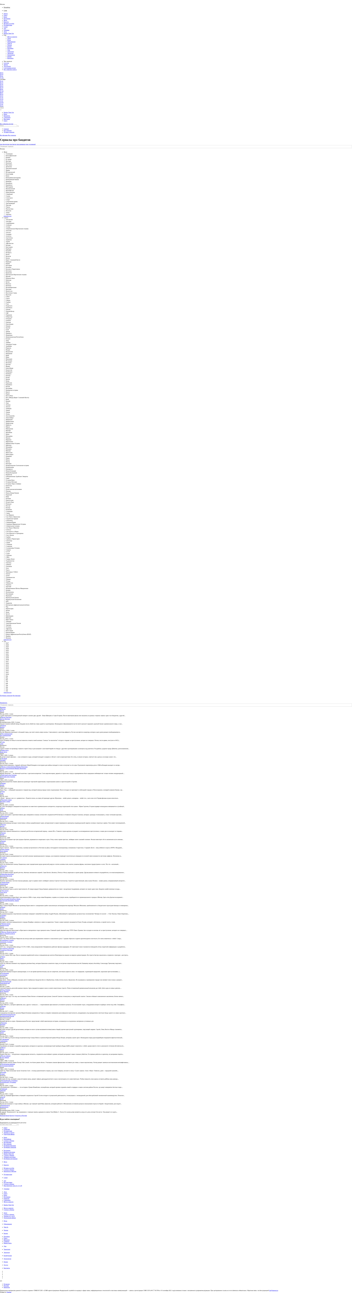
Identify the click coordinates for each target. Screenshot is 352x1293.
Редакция (7, 1284)
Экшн (8, 212)
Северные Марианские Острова (16, 524)
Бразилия (9, 273)
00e (7, 676)
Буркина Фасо (10, 278)
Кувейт (8, 401)
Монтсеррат (9, 454)
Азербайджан (10, 223)
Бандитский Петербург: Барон (9, 900)
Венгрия (8, 289)
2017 (7, 661)
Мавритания (10, 421)
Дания (8, 331)
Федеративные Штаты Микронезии (17, 588)
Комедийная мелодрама (13, 177)
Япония (8, 638)
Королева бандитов (6, 876)
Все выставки (8, 1182)
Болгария (9, 265)
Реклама (6, 1285)
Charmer (8, 1292)
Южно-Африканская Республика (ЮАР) (18, 634)
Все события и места (10, 69)
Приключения (10, 192)
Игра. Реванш (4, 991)
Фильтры (3, 707)
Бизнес (9, 46)
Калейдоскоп (8, 1255)
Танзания (9, 566)
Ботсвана (9, 271)
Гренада (8, 322)
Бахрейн (8, 251)
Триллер (8, 205)
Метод (2, 1049)
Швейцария (9, 616)
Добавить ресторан (10, 1157)
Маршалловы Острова (13, 443)
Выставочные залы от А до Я (13, 1185)
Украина (8, 585)
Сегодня (6, 63)
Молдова (8, 449)
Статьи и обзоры (9, 1141)
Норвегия (9, 474)
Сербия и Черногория (12, 539)
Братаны (2, 1024)
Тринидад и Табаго (12, 572)
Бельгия (8, 256)
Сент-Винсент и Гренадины (14, 533)
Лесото (8, 407)
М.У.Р (2, 1099)
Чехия (8, 610)
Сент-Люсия (10, 535)
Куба (7, 399)
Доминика (9, 335)
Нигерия (8, 463)
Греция (8, 326)
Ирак (7, 355)
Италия (8, 364)
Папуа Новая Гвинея (12, 493)
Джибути (9, 333)
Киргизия (9, 383)
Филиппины (10, 592)
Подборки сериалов (6, 695)
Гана (7, 304)
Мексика (8, 445)
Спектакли (7, 117)
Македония (9, 429)
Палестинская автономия (14, 489)
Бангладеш (9, 247)
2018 (7, 659)
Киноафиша (7, 1139)
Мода (5, 20)
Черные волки (4, 925)
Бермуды (8, 262)
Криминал (9, 185)
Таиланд (8, 563)
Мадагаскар (9, 423)
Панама (8, 491)
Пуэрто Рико (10, 502)
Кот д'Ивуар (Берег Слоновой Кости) (17, 397)
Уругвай (8, 586)
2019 (7, 658)
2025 (7, 647)
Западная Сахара (11, 344)
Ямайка (8, 636)
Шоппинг (7, 1240)
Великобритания (11, 287)
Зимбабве (9, 346)
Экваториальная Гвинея (13, 623)
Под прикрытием (5, 735)
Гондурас (9, 318)
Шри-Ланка (9, 619)
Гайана (8, 300)
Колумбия (9, 388)
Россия (8, 506)
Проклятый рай (5, 983)
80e (7, 680)
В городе (8, 159)
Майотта (8, 425)
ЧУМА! (2, 917)
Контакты (10, 58)
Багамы (8, 245)
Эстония (8, 627)
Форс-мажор (4, 851)
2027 (7, 643)
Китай (8, 386)
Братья (2, 834)
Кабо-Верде (9, 368)
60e (7, 683)
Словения (9, 546)
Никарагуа (9, 469)
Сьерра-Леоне (10, 559)
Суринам (9, 555)
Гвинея (8, 309)
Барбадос (9, 249)
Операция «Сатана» (6, 942)
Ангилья (8, 230)
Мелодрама (9, 187)
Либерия (8, 408)
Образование (11, 41)
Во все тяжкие (4, 1057)
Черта (2, 958)
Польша (8, 498)
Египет (8, 339)
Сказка (8, 196)
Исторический (10, 172)
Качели (2, 727)
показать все (7, 216)
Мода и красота (12, 37)
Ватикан (8, 285)
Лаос (7, 403)
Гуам (7, 329)
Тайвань (8, 564)
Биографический (11, 155)
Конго (8, 392)
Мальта (8, 438)
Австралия (9, 219)
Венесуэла (9, 291)
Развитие (6, 1198)
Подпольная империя (6, 1066)
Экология (10, 53)
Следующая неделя (10, 68)
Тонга (8, 570)
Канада (8, 375)
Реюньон (8, 504)
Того (7, 568)
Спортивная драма (12, 201)
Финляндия (9, 594)
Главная (6, 129)
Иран (7, 357)
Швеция (8, 618)
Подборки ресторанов (10, 1158)
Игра (1, 810)
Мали (7, 434)
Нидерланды (10, 467)
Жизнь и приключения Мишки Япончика (13, 768)
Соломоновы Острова (13, 548)
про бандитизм (4, 144)
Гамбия (8, 302)
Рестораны (7, 18)
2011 (7, 672)
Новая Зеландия (11, 471)
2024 (7, 648)
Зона (1, 966)
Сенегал (8, 529)
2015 (7, 665)
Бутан (8, 282)
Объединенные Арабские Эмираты (17, 476)
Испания (8, 362)
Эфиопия (9, 629)
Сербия (8, 537)
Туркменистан (10, 577)
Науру (8, 458)
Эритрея (8, 625)
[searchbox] (176, 146)
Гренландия (9, 324)
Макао (8, 427)
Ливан (8, 410)
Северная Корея (11, 522)
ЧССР (8, 614)
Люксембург (10, 418)
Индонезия (9, 351)
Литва (8, 414)
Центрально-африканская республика (17, 605)
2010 (7, 674)
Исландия (9, 361)
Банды (2, 710)
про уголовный (31, 144)
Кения (8, 379)
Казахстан (9, 370)
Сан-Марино (10, 515)
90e (7, 678)
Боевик (8, 157)
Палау (8, 487)
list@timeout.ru (273, 1290)
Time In (9, 43)
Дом (8, 50)
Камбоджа (9, 372)
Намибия (9, 456)
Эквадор (8, 621)
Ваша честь (3, 752)
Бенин (8, 258)
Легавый (3, 760)
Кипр (7, 381)
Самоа (8, 513)
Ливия (8, 412)
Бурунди (8, 280)
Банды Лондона (5, 719)
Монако (8, 451)
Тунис (8, 575)
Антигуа (8, 236)
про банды (13, 144)
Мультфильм (10, 190)
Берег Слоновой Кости (13, 260)
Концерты (7, 116)
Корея (8, 394)
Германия (9, 315)
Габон (8, 296)
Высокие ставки (5, 801)
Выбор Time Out (9, 33)
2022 (7, 652)
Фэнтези (8, 211)
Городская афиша (9, 1134)
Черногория (9, 608)
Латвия (8, 405)
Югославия (9, 630)
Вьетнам (8, 295)
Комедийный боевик (12, 179)
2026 (7, 645)
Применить (3, 703)
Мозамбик (9, 447)
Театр (9, 38)
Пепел (2, 1033)
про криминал (21, 144)
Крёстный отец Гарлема (7, 776)
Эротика (8, 214)
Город (5, 15)
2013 (7, 669)
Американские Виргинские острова (17, 228)
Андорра (8, 234)
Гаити (8, 298)
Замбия (8, 342)
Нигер (8, 462)
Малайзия (9, 432)
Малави (8, 430)
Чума (1, 793)
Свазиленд (9, 520)
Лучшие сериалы (9, 132)
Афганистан (9, 243)
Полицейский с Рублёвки (8, 1082)
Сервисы (6, 1241)
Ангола (8, 232)
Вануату (8, 284)
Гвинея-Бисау (10, 311)
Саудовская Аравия (12, 518)
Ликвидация (4, 884)
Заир (7, 340)
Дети (5, 32)
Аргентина (9, 238)
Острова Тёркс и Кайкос (13, 484)
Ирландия (9, 359)
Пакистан (9, 485)
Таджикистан (10, 561)
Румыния (9, 509)
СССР (8, 551)
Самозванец (4, 1041)
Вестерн (8, 161)
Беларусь (8, 252)
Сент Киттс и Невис (12, 531)
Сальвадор (9, 511)
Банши (2, 785)
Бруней (8, 276)
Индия (8, 350)
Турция (8, 579)
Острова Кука (10, 480)
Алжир (8, 227)
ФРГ (7, 601)
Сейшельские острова (13, 526)
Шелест (2, 999)
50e (7, 685)
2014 (7, 667)
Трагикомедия (10, 203)
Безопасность (4, 1107)
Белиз (7, 254)
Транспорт (10, 51)
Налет (2, 909)
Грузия (8, 328)
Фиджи (8, 590)
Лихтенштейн (10, 416)
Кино (5, 17)
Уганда (8, 581)
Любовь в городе (9, 1132)
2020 (7, 656)
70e (7, 681)
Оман (7, 478)
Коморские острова (12, 390)
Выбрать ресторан (9, 1152)
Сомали (8, 550)
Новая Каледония (11, 473)
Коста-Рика (9, 395)
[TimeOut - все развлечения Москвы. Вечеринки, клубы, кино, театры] (4, 2)
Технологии (11, 55)
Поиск (6, 13)
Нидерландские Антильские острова (17, 465)
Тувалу (8, 574)
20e (7, 691)
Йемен (8, 366)
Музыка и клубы (9, 23)
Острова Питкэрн (11, 482)
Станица (2, 859)
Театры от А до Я (9, 1216)
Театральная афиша (10, 1218)
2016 (7, 663)
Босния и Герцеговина (13, 269)
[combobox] (176, 146)
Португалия (9, 500)
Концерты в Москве (10, 1171)
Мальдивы (9, 436)
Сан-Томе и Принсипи (13, 517)
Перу (7, 496)
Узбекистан (9, 583)
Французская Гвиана (12, 597)
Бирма (8, 263)
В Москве (7, 1129)
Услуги (6, 1265)
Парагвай (9, 495)
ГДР (7, 313)
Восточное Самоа (11, 293)
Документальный (11, 168)
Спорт (6, 27)
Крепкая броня (4, 1115)
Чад (7, 607)
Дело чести (3, 892)
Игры (9, 40)
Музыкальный (10, 188)
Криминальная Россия (7, 1016)
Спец (1, 743)
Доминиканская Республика (15, 337)
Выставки (7, 119)
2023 (7, 650)
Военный (9, 163)
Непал (8, 460)
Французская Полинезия (13, 599)
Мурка (2, 1008)
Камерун (8, 373)
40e (7, 687)
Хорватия (9, 603)
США (7, 557)
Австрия (8, 221)
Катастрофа (9, 174)
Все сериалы (8, 130)
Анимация (9, 154)
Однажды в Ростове (6, 950)
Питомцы (10, 48)
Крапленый (3, 818)
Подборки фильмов (10, 1145)
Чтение (9, 45)
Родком (2, 1074)
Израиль (8, 348)
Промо (9, 56)
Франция (9, 596)
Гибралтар (9, 317)
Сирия (8, 542)
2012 (7, 670)
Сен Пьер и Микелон (12, 528)
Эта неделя (7, 66)
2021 (7, 654)
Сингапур (9, 540)
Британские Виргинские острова (16, 274)
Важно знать (8, 1243)
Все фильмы (4, 135)
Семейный (9, 194)
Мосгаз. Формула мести (7, 933)
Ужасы (8, 207)
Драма (8, 170)
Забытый (3, 1090)
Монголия (9, 452)
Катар (8, 377)
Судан (8, 553)
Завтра (6, 64)
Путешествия (8, 25)
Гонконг (8, 320)
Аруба (8, 241)
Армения (9, 240)
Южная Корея (10, 632)
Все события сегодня (6, 124)
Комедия (8, 181)
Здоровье (6, 30)
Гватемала (9, 307)
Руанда (8, 507)
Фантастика (9, 209)
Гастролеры (3, 975)
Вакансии (7, 1287)
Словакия (9, 544)
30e (7, 689)
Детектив (9, 166)
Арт (5, 28)
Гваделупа (9, 306)
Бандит (2, 826)
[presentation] (1, 108)
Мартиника (9, 441)
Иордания (9, 353)
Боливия (8, 267)
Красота (6, 22)
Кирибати (9, 384)
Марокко (8, 440)
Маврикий (9, 419)
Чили (7, 612)
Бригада (2, 867)
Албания (8, 225)
